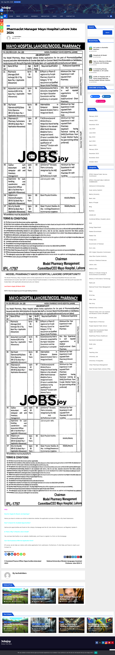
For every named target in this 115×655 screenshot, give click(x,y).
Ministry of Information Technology (99, 278)
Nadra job (92, 283)
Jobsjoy (6, 7)
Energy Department (95, 227)
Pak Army (92, 303)
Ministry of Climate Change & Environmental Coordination (98, 273)
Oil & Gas (92, 295)
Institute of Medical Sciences (98, 260)
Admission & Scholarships (97, 186)
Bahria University (94, 194)
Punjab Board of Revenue (96, 322)
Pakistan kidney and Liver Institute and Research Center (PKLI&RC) (99, 312)
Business (34, 16)
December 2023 (94, 153)
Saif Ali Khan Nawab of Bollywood (70, 598)
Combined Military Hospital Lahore (99, 219)
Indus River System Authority (98, 256)
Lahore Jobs (93, 264)
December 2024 (94, 124)
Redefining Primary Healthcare (98, 336)
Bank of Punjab (93, 202)
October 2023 (93, 162)
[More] (24, 554)
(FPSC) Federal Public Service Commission (98, 175)
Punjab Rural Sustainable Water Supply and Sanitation (98, 330)
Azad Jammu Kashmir (95, 190)
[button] (108, 16)
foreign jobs (92, 239)
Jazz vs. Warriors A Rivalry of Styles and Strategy (69, 626)
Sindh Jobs (92, 344)
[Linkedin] (12, 554)
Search (91, 27)
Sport (26, 16)
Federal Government (95, 231)
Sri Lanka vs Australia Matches (13, 598)
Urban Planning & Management (98, 365)
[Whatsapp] (21, 554)
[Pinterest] (15, 554)
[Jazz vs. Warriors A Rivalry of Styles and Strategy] (90, 61)
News (18, 16)
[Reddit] (18, 554)
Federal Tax (92, 235)
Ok (96, 652)
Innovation (45, 16)
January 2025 (93, 120)
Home (11, 16)
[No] (113, 652)
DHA (90, 223)
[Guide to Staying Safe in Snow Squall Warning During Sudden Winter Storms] (90, 77)
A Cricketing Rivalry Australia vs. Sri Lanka (98, 625)
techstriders (17, 36)
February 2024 (93, 149)
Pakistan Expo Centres (96, 307)
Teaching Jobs (93, 352)
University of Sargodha (96, 360)
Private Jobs (93, 317)
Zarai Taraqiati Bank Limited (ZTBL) (100, 369)
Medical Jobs (93, 268)
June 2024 (92, 133)
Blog (8, 25)
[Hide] (0, 34)
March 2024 (92, 145)
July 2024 (92, 128)
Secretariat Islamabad (95, 340)
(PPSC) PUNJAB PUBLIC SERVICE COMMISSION (99, 181)
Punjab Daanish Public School (98, 326)
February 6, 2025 (10, 628)
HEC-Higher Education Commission (100, 252)
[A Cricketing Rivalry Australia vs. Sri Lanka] (90, 69)
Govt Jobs (92, 248)
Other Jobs (92, 299)
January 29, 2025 (39, 628)
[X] (9, 554)
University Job (93, 356)
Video (55, 16)
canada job (92, 215)
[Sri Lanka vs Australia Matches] (90, 48)
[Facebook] (5, 554)
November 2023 (94, 157)
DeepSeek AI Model (41, 599)
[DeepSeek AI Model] (90, 55)
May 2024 (92, 137)
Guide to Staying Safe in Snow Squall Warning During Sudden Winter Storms (99, 78)
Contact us (70, 16)
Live (61, 16)
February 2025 (93, 116)
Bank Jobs (92, 198)
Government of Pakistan (96, 244)
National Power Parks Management (99, 287)
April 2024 (92, 141)
